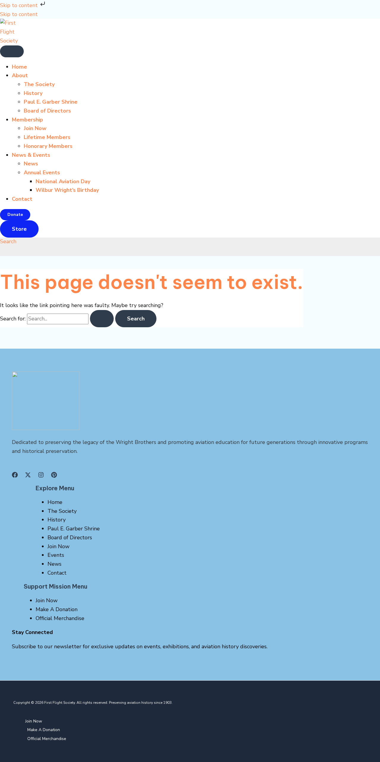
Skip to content (19, 5)
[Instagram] (41, 476)
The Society (39, 84)
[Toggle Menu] (12, 51)
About (20, 75)
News (31, 163)
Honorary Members (48, 146)
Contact (22, 199)
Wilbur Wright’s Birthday (67, 190)
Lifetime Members (47, 137)
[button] (15, 214)
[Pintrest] (54, 476)
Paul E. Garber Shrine (50, 101)
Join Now (35, 128)
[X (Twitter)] (28, 476)
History (33, 93)
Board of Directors (47, 110)
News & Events (31, 155)
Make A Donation (56, 609)
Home (19, 66)
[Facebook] (15, 476)
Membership (27, 119)
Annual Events (42, 172)
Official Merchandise (60, 618)
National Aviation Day (63, 181)
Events (56, 555)
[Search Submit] (102, 318)
